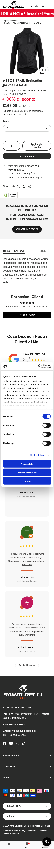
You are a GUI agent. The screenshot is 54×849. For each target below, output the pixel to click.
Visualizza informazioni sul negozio (25, 177)
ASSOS (7, 90)
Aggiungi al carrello (37, 145)
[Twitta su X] (18, 186)
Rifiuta (27, 480)
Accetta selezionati (27, 472)
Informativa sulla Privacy (14, 831)
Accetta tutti (27, 464)
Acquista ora (27, 156)
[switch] (46, 425)
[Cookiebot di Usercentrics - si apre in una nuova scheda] (38, 366)
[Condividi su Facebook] (24, 186)
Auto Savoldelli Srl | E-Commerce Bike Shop (30, 826)
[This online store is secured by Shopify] (10, 193)
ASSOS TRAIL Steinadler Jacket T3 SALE (22, 23)
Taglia (6, 121)
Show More (27, 564)
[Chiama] (46, 841)
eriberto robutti (27, 647)
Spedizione (25, 111)
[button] (43, 5)
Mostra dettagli (37, 455)
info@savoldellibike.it (23, 730)
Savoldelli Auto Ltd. (34, 353)
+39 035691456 (17, 734)
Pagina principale (11, 21)
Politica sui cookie (11, 834)
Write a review (27, 315)
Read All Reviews (27, 665)
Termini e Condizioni (37, 831)
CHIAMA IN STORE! (27, 229)
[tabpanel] (27, 270)
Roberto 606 (27, 492)
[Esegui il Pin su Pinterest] (30, 186)
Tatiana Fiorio (27, 577)
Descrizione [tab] (14, 251)
